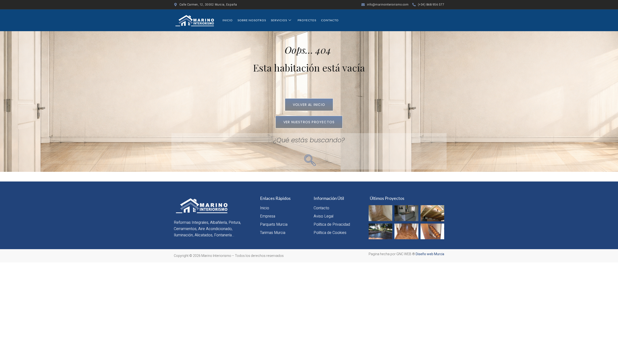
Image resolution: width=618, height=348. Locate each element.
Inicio (228, 20)
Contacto (330, 20)
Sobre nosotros (252, 20)
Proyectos (307, 20)
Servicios (279, 20)
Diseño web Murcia (430, 254)
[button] (309, 159)
